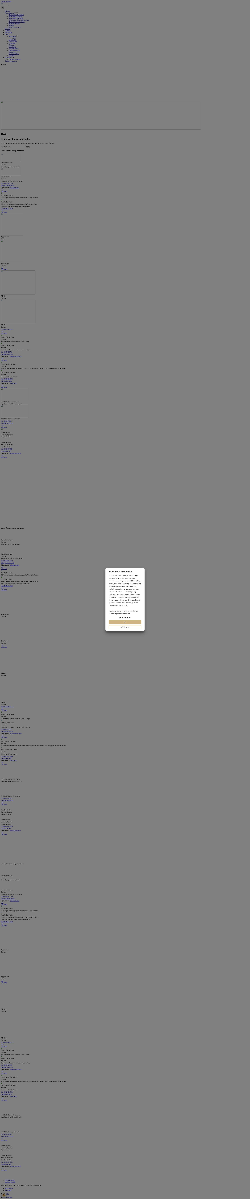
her (129, 614)
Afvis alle (125, 627)
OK (125, 622)
